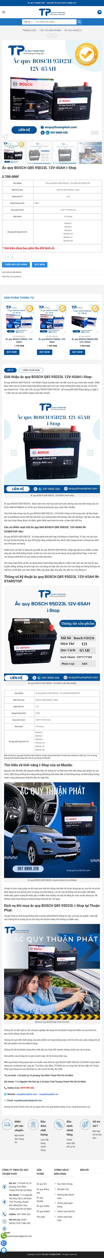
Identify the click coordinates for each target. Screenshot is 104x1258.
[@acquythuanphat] (4, 1250)
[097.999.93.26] (4, 1236)
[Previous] (7, 90)
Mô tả (10, 370)
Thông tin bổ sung (31, 370)
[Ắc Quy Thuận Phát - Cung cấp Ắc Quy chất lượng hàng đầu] (52, 12)
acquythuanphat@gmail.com (28, 1100)
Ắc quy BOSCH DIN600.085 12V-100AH (85, 340)
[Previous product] (55, 35)
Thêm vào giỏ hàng (16, 264)
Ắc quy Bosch (73, 30)
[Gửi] (79, 22)
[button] (3, 12)
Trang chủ (29, 30)
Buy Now (40, 264)
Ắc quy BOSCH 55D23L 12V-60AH (19, 340)
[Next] (96, 90)
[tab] (10, 370)
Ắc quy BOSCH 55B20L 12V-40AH (52, 340)
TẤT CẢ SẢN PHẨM (50, 30)
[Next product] (49, 35)
